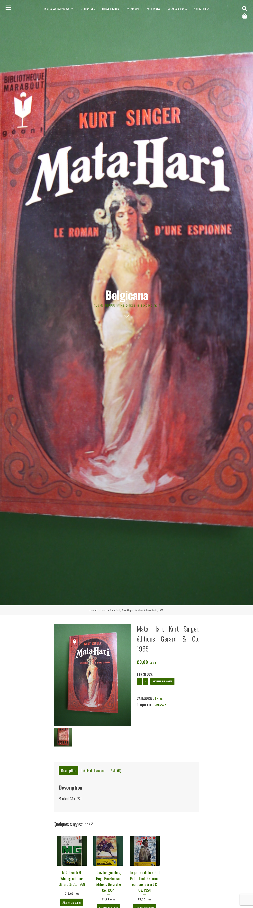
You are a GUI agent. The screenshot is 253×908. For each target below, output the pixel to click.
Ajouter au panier (162, 681)
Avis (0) (116, 770)
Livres (104, 610)
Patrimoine (133, 8)
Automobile (153, 8)
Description (68, 770)
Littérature (88, 8)
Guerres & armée (177, 8)
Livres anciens (110, 8)
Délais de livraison (93, 770)
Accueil (93, 610)
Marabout (160, 705)
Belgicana (126, 294)
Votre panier (201, 8)
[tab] (68, 770)
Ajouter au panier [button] (71, 902)
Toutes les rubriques (57, 8)
